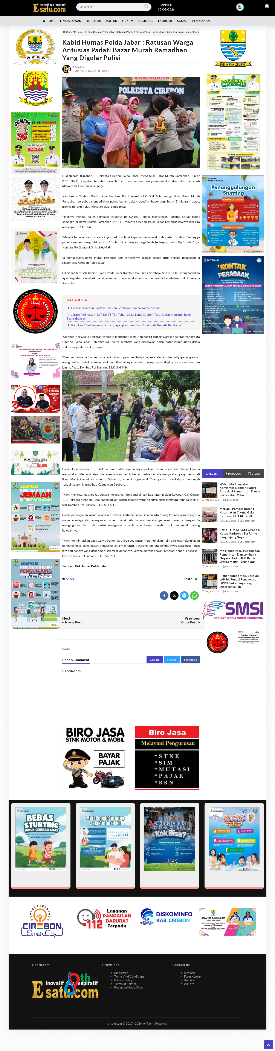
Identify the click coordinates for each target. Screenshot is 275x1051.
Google (155, 659)
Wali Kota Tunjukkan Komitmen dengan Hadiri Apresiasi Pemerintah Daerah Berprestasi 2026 (240, 489)
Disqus (172, 659)
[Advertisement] (35, 699)
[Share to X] (174, 595)
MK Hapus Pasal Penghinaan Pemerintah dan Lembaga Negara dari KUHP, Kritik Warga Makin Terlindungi (240, 556)
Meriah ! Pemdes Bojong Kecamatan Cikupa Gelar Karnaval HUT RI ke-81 (237, 512)
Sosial (70, 579)
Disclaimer (121, 973)
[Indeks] (240, 7)
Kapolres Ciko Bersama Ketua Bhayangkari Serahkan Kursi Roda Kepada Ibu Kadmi (126, 325)
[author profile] (66, 68)
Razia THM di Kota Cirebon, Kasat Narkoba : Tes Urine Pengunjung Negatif (240, 533)
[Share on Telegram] (184, 595)
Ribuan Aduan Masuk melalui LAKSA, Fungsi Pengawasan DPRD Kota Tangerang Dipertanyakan (240, 581)
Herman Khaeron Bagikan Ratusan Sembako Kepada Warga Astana (115, 308)
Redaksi (189, 980)
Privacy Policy (123, 980)
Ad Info (189, 984)
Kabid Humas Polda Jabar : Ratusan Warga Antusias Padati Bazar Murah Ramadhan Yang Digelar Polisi (127, 49)
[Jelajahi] (266, 6)
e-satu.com (115, 1023)
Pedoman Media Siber (128, 987)
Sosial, (105, 70)
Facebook (190, 659)
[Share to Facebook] (164, 595)
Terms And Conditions (129, 976)
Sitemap (189, 973)
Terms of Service (125, 984)
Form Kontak (192, 976)
